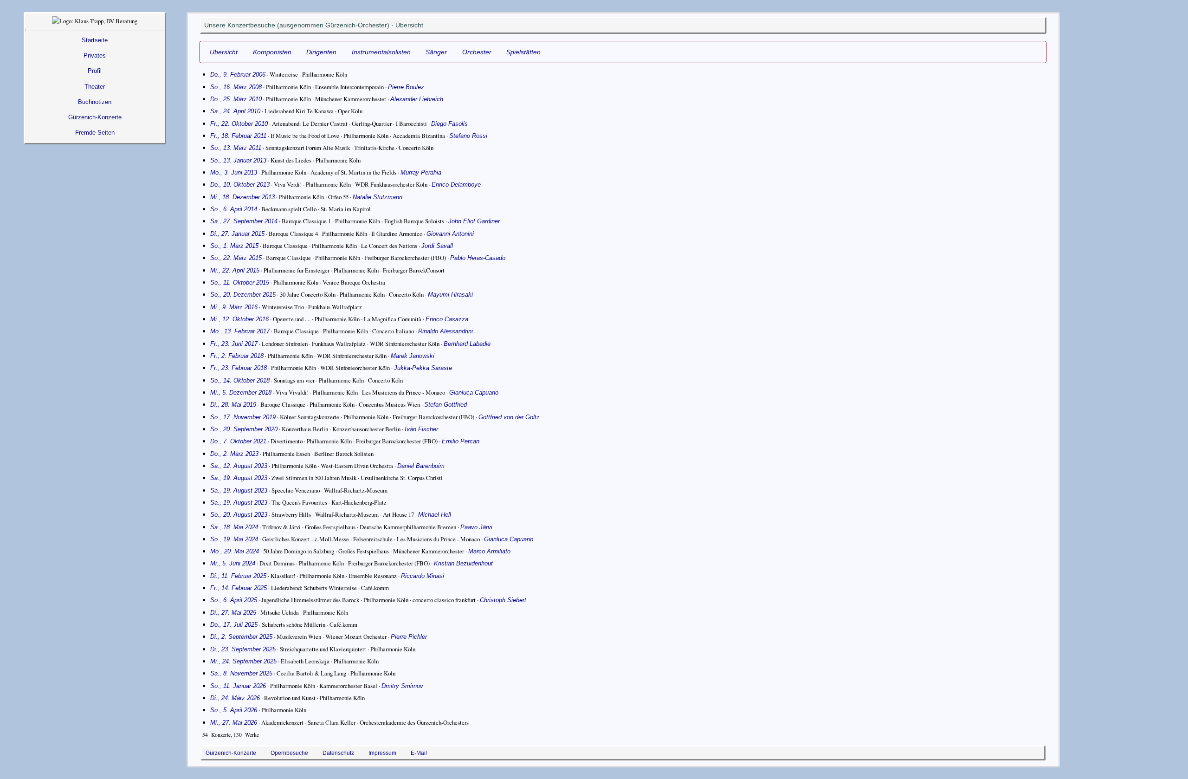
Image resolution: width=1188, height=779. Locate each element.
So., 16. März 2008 (236, 87)
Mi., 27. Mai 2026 (233, 722)
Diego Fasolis (449, 123)
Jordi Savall (437, 245)
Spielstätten (523, 52)
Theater (94, 86)
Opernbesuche (289, 753)
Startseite (95, 40)
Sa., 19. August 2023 (238, 477)
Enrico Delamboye (456, 184)
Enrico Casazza (447, 319)
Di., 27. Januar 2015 (237, 233)
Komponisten (272, 52)
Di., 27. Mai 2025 (233, 612)
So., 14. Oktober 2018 (240, 380)
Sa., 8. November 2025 (241, 673)
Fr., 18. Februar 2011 (238, 135)
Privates (95, 55)
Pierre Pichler (409, 636)
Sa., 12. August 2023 (238, 465)
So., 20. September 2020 (244, 429)
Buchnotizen (94, 101)
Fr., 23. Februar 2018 (238, 367)
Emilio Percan (460, 441)
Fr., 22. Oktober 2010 (239, 123)
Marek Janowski (412, 355)
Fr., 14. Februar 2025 (238, 587)
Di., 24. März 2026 (235, 698)
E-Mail (419, 753)
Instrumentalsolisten (381, 52)
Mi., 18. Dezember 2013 (242, 197)
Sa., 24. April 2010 (235, 111)
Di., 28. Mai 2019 (233, 404)
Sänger (436, 52)
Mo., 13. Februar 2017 (240, 331)
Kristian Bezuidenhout (463, 563)
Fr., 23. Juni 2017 (234, 343)
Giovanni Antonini (450, 233)
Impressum (382, 753)
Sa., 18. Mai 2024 (234, 527)
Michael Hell (434, 514)
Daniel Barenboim (421, 465)
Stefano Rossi (468, 135)
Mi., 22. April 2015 (234, 270)
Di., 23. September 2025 (243, 649)
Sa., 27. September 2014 (244, 221)
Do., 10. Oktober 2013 (240, 184)
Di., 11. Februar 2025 (238, 575)
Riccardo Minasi (422, 575)
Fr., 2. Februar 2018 (237, 355)
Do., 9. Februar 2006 (237, 74)
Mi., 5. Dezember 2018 (240, 392)
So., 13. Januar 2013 (238, 160)
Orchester (476, 52)
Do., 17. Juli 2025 (234, 624)
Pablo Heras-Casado (477, 257)
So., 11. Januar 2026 (238, 685)
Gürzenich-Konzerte (95, 117)
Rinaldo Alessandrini (445, 331)
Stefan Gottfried (445, 404)
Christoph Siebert (503, 600)
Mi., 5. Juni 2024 (232, 563)
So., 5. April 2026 (233, 710)
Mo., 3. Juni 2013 (233, 172)
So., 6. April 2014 (233, 209)
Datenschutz (338, 753)
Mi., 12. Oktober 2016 (239, 319)
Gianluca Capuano (473, 392)
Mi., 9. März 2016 (234, 307)
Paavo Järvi (476, 527)
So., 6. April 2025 (233, 600)
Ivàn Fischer (421, 429)
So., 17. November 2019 (243, 417)
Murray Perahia (420, 172)
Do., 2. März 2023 (234, 453)
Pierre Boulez (406, 87)
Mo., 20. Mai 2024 (234, 551)
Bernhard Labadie (467, 343)
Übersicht (224, 52)
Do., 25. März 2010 (236, 99)
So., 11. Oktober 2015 (239, 282)
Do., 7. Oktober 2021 (238, 441)
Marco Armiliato (489, 551)
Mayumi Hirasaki (450, 294)
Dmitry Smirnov (402, 685)
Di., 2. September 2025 (241, 636)
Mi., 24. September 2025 (243, 661)
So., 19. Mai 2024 (234, 539)
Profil (95, 70)
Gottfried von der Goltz (509, 417)
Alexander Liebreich (416, 99)
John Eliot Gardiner (474, 221)
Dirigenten (321, 52)
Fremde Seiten (95, 132)
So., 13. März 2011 (235, 147)
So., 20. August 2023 (238, 514)
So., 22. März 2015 (236, 257)
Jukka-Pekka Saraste (423, 367)
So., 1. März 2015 (234, 245)
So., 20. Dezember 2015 (243, 294)
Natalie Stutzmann (377, 197)
